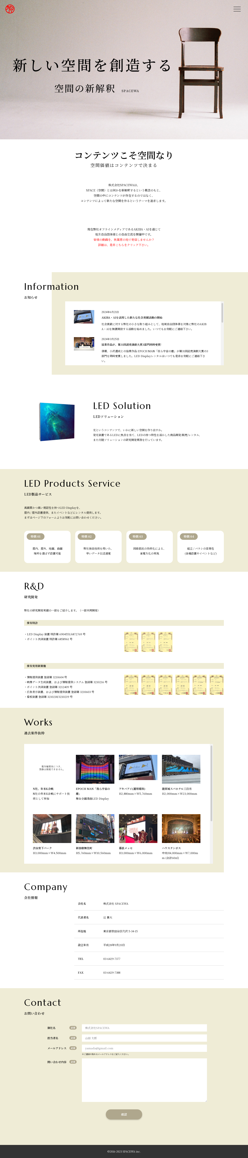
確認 (124, 1114)
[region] (144, 333)
